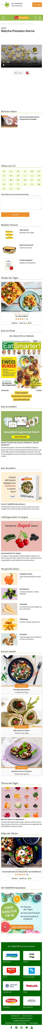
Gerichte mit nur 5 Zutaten (21, 771)
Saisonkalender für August (11, 553)
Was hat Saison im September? (12, 819)
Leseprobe (5, 390)
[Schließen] (1, 4)
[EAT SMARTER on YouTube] (31, 1027)
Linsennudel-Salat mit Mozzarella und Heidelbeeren (21, 872)
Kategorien (33, 1023)
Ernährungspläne (26, 260)
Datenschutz (27, 1016)
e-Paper (39, 390)
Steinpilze (23, 634)
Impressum (15, 1016)
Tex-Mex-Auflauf (21, 316)
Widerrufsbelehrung (21, 1021)
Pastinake (23, 604)
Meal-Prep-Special (26, 245)
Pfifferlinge (24, 619)
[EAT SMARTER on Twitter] (26, 1027)
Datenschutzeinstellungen (21, 1018)
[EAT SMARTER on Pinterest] (16, 1027)
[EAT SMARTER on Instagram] (21, 1027)
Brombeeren (24, 589)
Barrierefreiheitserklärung (15, 1023)
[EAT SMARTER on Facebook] (11, 1027)
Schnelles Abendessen (21, 690)
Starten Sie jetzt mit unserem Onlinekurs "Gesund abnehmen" (20, 444)
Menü (3, 19)
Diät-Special (24, 230)
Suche (35, 19)
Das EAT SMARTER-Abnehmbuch (13, 504)
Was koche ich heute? (21, 730)
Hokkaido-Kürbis (26, 574)
